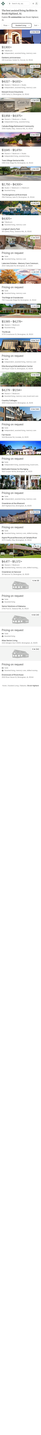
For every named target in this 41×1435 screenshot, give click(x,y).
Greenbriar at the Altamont (13, 503)
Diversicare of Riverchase (13, 675)
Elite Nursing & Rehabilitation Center (17, 366)
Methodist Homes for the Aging (15, 469)
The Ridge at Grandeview (12, 297)
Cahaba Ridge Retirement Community (18, 126)
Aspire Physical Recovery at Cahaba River (19, 537)
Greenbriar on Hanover (11, 572)
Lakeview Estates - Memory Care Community (20, 263)
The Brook (6, 332)
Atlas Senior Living (9, 640)
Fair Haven (6, 435)
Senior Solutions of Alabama (14, 606)
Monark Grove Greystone (12, 92)
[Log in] (35, 3)
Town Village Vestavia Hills (13, 160)
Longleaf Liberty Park (11, 229)
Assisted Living (13, 686)
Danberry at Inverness (11, 57)
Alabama (23, 686)
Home (4, 686)
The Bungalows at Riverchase (14, 195)
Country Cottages (9, 400)
